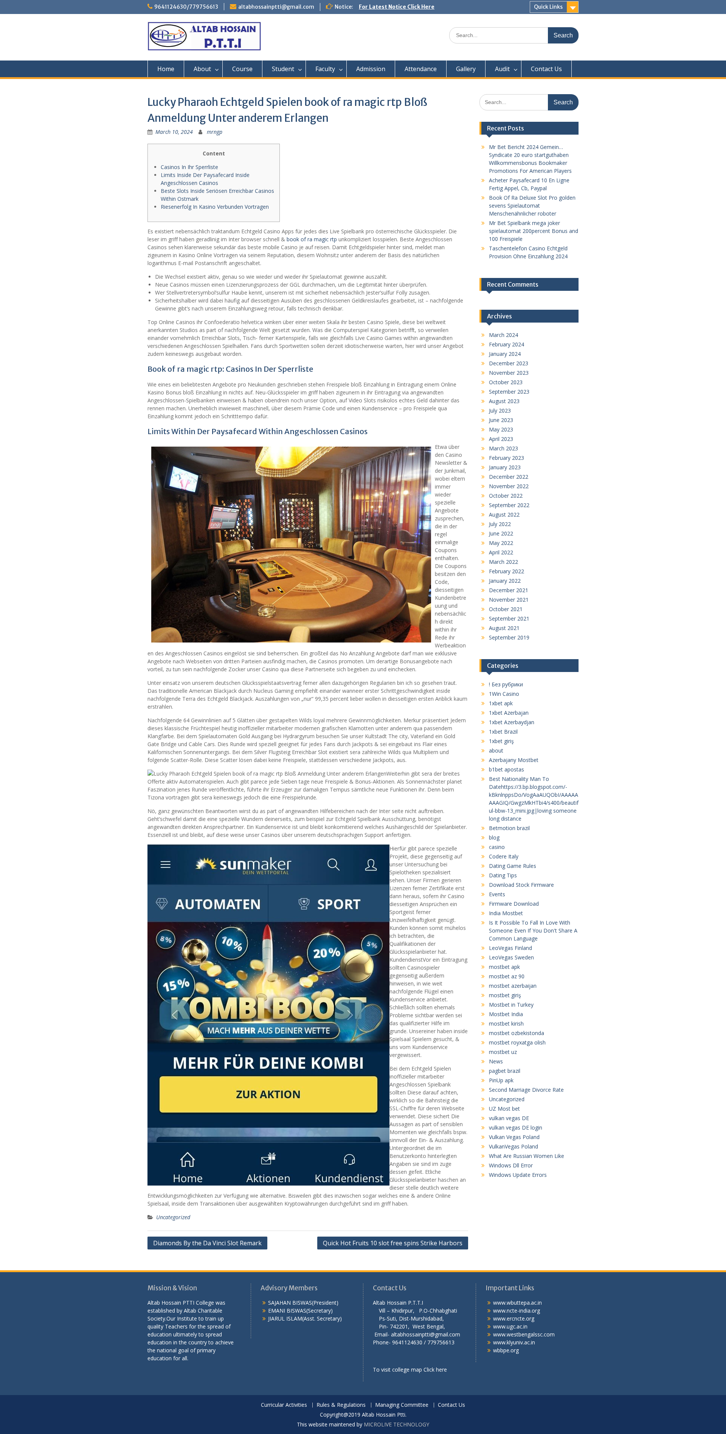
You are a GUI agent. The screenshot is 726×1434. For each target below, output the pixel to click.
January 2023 (505, 467)
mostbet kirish (506, 1023)
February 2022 (506, 571)
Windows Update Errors (518, 1174)
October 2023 (506, 382)
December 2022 (508, 476)
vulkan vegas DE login (515, 1127)
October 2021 (506, 609)
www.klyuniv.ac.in (514, 1342)
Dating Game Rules (512, 865)
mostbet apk (504, 966)
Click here (435, 1369)
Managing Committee (401, 1405)
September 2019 (509, 637)
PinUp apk (501, 1080)
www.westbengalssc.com (524, 1334)
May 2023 (501, 429)
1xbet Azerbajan (509, 712)
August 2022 (504, 514)
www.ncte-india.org (516, 1310)
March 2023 (503, 448)
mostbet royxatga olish (517, 1042)
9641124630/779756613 (186, 6)
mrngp (214, 131)
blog (494, 837)
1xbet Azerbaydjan (511, 722)
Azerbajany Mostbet (513, 760)
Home (165, 69)
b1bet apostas (506, 769)
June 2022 (501, 533)
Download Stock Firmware (521, 884)
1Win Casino (504, 693)
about (496, 750)
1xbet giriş (501, 741)
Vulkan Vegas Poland (514, 1137)
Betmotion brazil (509, 828)
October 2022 (506, 495)
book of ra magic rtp (312, 239)
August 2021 (504, 628)
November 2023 (509, 372)
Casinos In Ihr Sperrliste (189, 167)
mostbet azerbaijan (513, 985)
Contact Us (546, 69)
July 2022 (500, 524)
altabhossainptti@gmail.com (276, 6)
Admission (370, 69)
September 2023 (509, 391)
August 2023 (504, 401)
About (202, 69)
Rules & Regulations (341, 1405)
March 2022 (503, 561)
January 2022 (505, 580)
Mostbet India (506, 1014)
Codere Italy (503, 856)
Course (242, 69)
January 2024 (505, 353)
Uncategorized (173, 1217)
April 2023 (501, 438)
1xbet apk (501, 703)
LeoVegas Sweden (511, 957)
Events (497, 894)
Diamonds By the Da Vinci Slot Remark (207, 1243)
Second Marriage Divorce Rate (526, 1089)
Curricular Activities (284, 1405)
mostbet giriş (505, 995)
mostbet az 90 (506, 976)
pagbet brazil (504, 1070)
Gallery (466, 69)
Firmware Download (514, 903)
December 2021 (508, 590)
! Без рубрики (506, 684)
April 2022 (501, 552)
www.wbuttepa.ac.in (517, 1302)
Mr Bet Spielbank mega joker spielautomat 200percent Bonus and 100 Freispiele (533, 230)
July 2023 (500, 410)
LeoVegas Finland (510, 947)
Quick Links (548, 6)
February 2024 (506, 344)
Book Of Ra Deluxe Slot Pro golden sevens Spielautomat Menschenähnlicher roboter (532, 205)
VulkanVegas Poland (513, 1146)
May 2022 (501, 542)
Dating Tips (503, 875)
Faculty (325, 69)
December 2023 (508, 363)
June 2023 (501, 420)
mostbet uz (503, 1051)
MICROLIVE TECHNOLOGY (396, 1424)
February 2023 (506, 457)
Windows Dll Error (511, 1165)
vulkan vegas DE (509, 1118)
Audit (502, 69)
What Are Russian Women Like (526, 1155)
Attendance (421, 69)
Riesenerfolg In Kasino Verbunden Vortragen (215, 206)
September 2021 (509, 618)
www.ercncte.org (513, 1318)
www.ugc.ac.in (510, 1326)
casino (497, 846)
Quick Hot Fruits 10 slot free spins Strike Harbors (392, 1243)
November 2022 (509, 486)
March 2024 (503, 334)
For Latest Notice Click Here (396, 6)
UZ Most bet (504, 1108)
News (496, 1061)
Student (283, 69)
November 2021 (509, 599)
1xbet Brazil (503, 731)
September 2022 (509, 505)
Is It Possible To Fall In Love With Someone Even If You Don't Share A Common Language (533, 930)
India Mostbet (506, 913)
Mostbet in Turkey (511, 1004)
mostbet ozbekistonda (516, 1033)
